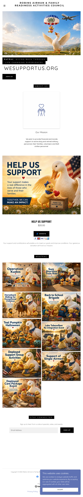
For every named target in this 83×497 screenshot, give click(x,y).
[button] (4, 6)
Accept (60, 489)
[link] (39, 8)
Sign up (67, 430)
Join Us (9, 76)
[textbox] (33, 430)
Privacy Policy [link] (32, 491)
